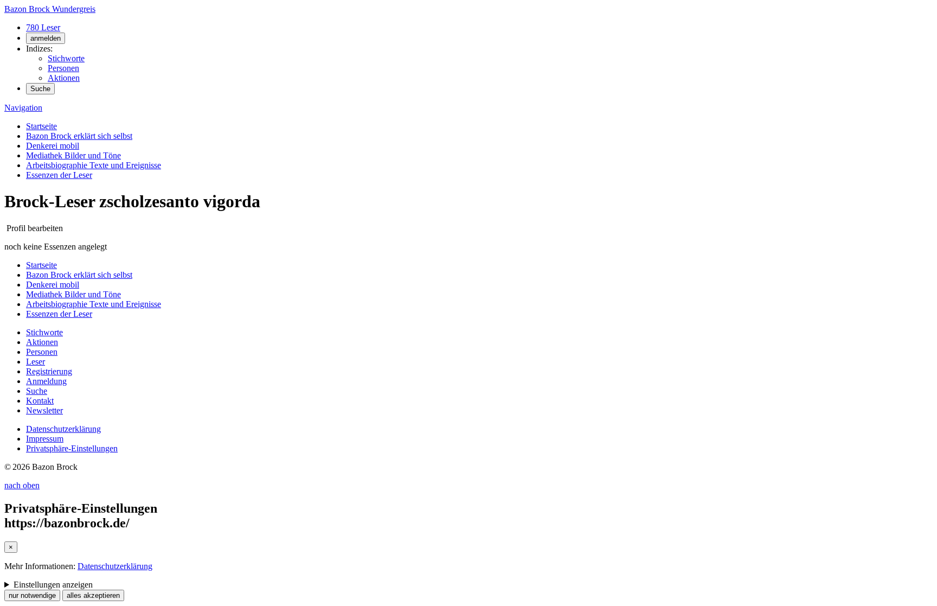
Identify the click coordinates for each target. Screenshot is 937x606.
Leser (35, 361)
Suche (40, 89)
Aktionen (64, 77)
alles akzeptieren (93, 595)
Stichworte (66, 58)
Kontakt (40, 400)
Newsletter (44, 410)
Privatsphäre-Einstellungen (72, 448)
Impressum (44, 438)
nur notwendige (32, 595)
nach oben (22, 485)
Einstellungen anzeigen (53, 584)
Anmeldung (46, 381)
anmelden (45, 38)
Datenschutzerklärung (63, 428)
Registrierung (49, 371)
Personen (63, 68)
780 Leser (43, 27)
